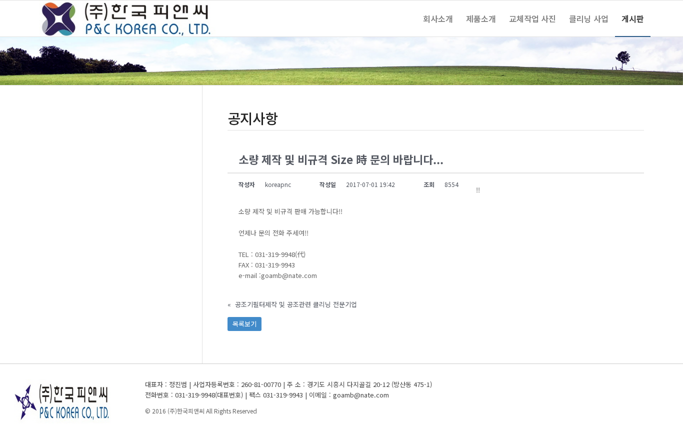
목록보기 (244, 323)
